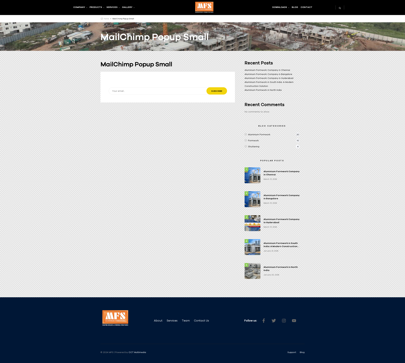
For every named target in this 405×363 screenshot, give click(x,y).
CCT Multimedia (138, 352)
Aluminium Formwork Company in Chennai (267, 70)
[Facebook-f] (263, 320)
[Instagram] (284, 320)
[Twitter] (273, 320)
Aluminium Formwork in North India (263, 90)
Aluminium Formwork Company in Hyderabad (269, 78)
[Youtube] (294, 320)
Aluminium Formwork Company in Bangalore (268, 74)
